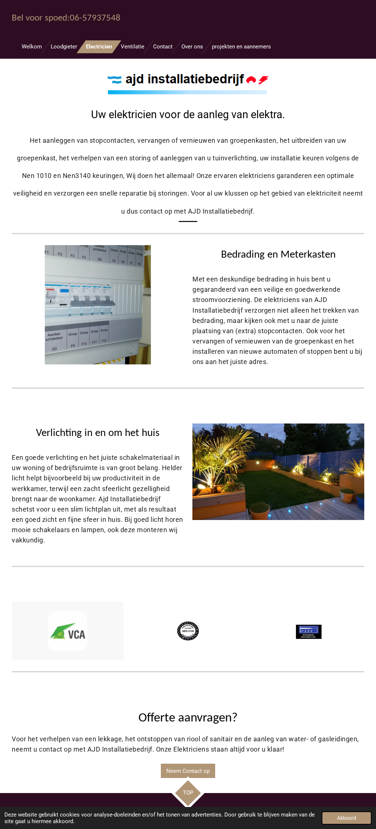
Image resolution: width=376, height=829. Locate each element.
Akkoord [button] (346, 818)
